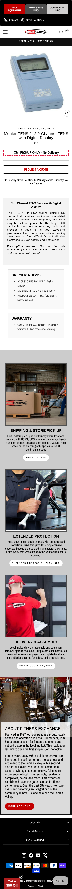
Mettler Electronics (36, 128)
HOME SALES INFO (36, 9)
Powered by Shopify (36, 886)
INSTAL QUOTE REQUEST (36, 665)
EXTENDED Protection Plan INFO (36, 563)
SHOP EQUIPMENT (14, 9)
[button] (12, 883)
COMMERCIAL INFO (57, 9)
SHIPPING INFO (36, 457)
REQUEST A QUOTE (36, 169)
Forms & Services (35, 831)
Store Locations (35, 20)
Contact (13, 20)
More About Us (19, 806)
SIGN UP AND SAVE (35, 840)
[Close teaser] (21, 877)
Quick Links (35, 822)
